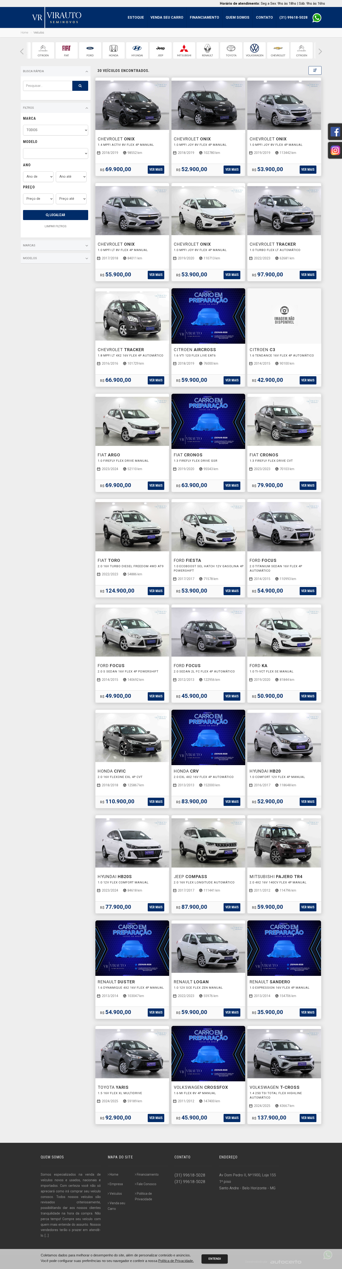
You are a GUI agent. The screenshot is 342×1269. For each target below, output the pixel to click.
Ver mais (156, 169)
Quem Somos (237, 17)
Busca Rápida (33, 71)
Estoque (136, 17)
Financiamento (204, 17)
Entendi (214, 1258)
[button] (22, 51)
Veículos (116, 1193)
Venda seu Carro (167, 17)
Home (24, 32)
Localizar (57, 215)
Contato (264, 17)
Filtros (28, 107)
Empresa (116, 1184)
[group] (43, 50)
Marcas (29, 245)
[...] (47, 1235)
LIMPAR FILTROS (56, 226)
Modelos (30, 258)
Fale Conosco (146, 1184)
